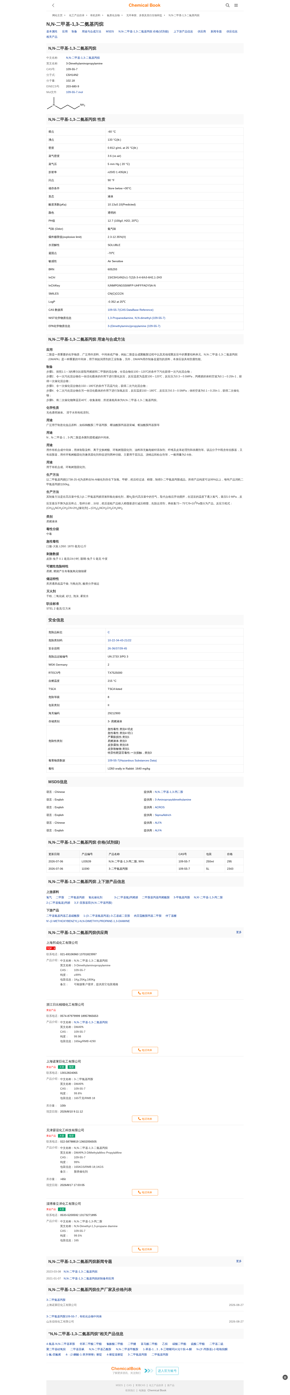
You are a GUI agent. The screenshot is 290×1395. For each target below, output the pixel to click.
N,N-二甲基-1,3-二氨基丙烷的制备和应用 (89, 1278)
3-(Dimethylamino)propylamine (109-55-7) (134, 326)
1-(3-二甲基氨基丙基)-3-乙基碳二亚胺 (106, 915)
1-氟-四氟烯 (53, 1354)
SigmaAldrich (163, 815)
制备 (74, 31)
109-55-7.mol (74, 92)
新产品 (170, 1385)
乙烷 (165, 1343)
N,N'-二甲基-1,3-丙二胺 (208, 897)
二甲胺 (60, 897)
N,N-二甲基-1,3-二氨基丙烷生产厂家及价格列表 (90, 1289)
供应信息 (232, 31)
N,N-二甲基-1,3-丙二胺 (169, 791)
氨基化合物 (113, 15)
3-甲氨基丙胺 (182, 897)
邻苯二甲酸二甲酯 (91, 1343)
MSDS (110, 31)
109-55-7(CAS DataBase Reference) (130, 309)
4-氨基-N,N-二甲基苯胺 (60, 1343)
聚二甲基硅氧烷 (56, 1349)
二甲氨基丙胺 (160, 1354)
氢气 (49, 897)
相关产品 (51, 36)
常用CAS (140, 1385)
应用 (65, 31)
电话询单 (147, 993)
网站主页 (57, 15)
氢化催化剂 (95, 897)
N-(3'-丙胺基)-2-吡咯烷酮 (211, 1349)
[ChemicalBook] (144, 5)
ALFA (158, 822)
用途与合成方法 (91, 31)
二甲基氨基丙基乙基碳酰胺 (63, 915)
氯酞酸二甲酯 (115, 1343)
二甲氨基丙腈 (76, 897)
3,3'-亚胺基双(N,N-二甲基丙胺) (93, 902)
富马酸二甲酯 (149, 1343)
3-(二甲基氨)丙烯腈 (126, 897)
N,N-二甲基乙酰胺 (100, 1349)
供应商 (202, 31)
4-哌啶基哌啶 (115, 1354)
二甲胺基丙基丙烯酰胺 (156, 897)
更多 (239, 932)
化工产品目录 (76, 15)
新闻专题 (216, 31)
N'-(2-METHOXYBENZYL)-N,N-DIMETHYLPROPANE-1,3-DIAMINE (88, 921)
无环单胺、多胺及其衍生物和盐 (144, 15)
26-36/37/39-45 (117, 648)
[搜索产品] (228, 5)
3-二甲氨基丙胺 (55, 1299)
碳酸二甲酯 (179, 1343)
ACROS (160, 807)
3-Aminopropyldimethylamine (173, 799)
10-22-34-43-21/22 (119, 640)
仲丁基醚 (171, 915)
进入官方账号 (167, 1370)
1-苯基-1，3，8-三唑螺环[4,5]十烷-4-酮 (167, 1349)
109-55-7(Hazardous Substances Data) (132, 760)
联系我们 (130, 1390)
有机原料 (95, 15)
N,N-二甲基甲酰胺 (127, 1349)
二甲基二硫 (216, 1343)
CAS (129, 1385)
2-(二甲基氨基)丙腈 (58, 902)
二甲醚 (132, 1343)
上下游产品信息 (183, 31)
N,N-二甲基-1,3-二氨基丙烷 (184, 15)
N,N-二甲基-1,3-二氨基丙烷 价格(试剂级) (144, 31)
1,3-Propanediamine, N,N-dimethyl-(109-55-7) (136, 317)
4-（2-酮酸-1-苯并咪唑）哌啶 (84, 1354)
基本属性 (51, 31)
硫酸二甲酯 (198, 1343)
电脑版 (142, 1390)
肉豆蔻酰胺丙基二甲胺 (148, 915)
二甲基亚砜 (77, 1349)
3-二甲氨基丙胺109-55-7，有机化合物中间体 (74, 1316)
